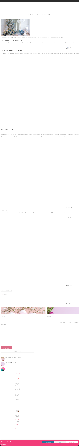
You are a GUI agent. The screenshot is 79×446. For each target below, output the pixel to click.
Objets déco (17, 406)
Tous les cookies (48, 442)
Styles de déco (17, 415)
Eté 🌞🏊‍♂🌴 (17, 396)
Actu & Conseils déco (38, 13)
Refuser (60, 442)
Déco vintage (17, 395)
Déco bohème (17, 385)
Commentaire (3, 324)
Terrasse (17, 416)
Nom (2, 333)
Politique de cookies (3, 444)
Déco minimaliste (17, 390)
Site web (2, 341)
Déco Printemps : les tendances (10, 362)
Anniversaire (17, 377)
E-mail (2, 337)
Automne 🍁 (17, 378)
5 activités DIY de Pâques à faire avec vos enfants (10, 315)
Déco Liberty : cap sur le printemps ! (11, 367)
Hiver (43, 13)
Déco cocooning (17, 388)
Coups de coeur (17, 383)
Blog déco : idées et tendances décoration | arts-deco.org (39, 6)
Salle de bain (17, 412)
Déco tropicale (17, 394)
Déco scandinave (17, 393)
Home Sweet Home (17, 401)
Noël (17, 405)
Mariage (17, 404)
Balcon (17, 379)
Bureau (17, 380)
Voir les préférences (72, 442)
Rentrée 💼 (17, 411)
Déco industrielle (17, 389)
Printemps (17, 410)
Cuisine (17, 384)
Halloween (17, 399)
